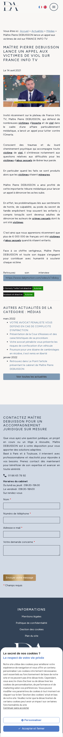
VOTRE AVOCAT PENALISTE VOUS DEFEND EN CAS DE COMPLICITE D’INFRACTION (31, 326)
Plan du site (31, 635)
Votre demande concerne (19, 541)
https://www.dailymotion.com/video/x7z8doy (32, 277)
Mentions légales (31, 616)
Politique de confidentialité (31, 622)
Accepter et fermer (32, 728)
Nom (7, 499)
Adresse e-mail (12, 527)
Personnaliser (33, 720)
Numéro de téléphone (17, 513)
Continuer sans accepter (16, 708)
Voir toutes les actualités (31, 376)
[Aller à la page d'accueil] (11, 6)
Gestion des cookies (32, 629)
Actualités (37, 31)
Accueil (24, 31)
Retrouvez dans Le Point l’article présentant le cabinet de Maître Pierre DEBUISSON (31, 365)
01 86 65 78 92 (17, 475)
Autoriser (38, 288)
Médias (50, 31)
